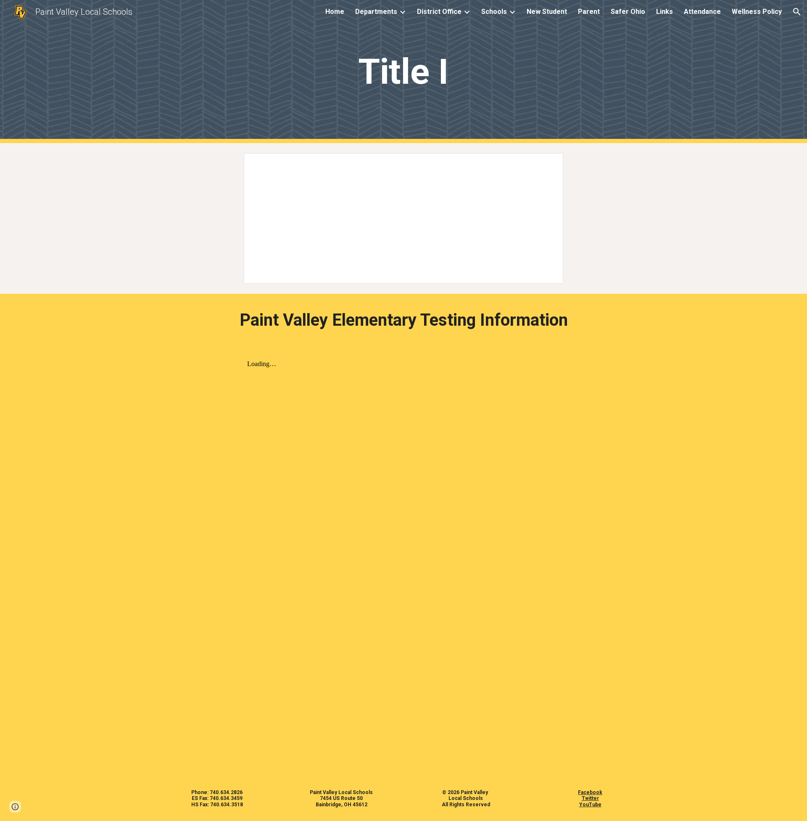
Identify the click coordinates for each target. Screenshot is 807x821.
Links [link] (664, 12)
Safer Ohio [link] (628, 12)
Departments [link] (376, 12)
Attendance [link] (702, 12)
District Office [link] (439, 12)
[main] (403, 71)
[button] (797, 12)
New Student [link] (547, 12)
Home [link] (334, 12)
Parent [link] (589, 12)
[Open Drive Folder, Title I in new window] (547, 164)
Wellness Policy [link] (757, 12)
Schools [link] (494, 12)
